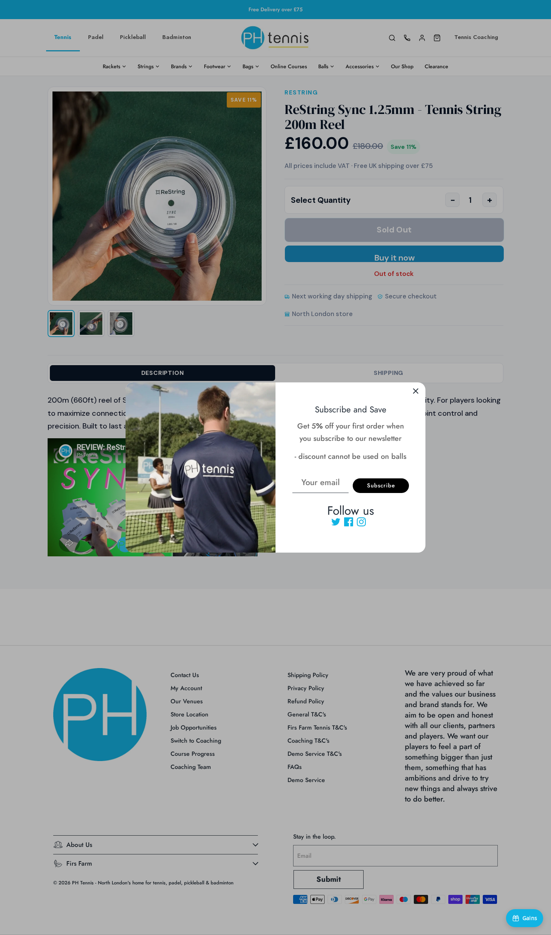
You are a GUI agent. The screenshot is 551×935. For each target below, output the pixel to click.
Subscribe (381, 485)
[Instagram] (361, 521)
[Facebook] (348, 521)
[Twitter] (335, 521)
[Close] (415, 392)
